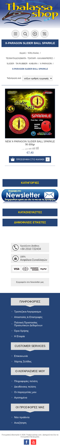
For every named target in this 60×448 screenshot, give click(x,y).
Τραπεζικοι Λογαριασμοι (27, 311)
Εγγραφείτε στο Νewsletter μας (30, 282)
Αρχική (23, 53)
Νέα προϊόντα (22, 417)
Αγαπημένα (20, 397)
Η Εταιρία (19, 336)
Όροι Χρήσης (21, 330)
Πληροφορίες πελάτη (26, 381)
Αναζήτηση (20, 422)
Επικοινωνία (21, 356)
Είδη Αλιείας (33, 53)
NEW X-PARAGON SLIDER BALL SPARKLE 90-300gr (30, 143)
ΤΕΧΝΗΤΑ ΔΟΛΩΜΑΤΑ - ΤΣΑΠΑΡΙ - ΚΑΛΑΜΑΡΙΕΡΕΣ (29, 58)
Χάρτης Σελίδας (23, 361)
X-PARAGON (46, 63)
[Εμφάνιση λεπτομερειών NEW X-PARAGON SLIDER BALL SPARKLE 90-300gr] (30, 113)
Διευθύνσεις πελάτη (25, 386)
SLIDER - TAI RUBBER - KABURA (22, 63)
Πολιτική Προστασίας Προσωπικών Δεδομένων (28, 324)
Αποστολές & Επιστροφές (28, 317)
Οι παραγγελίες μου (25, 392)
